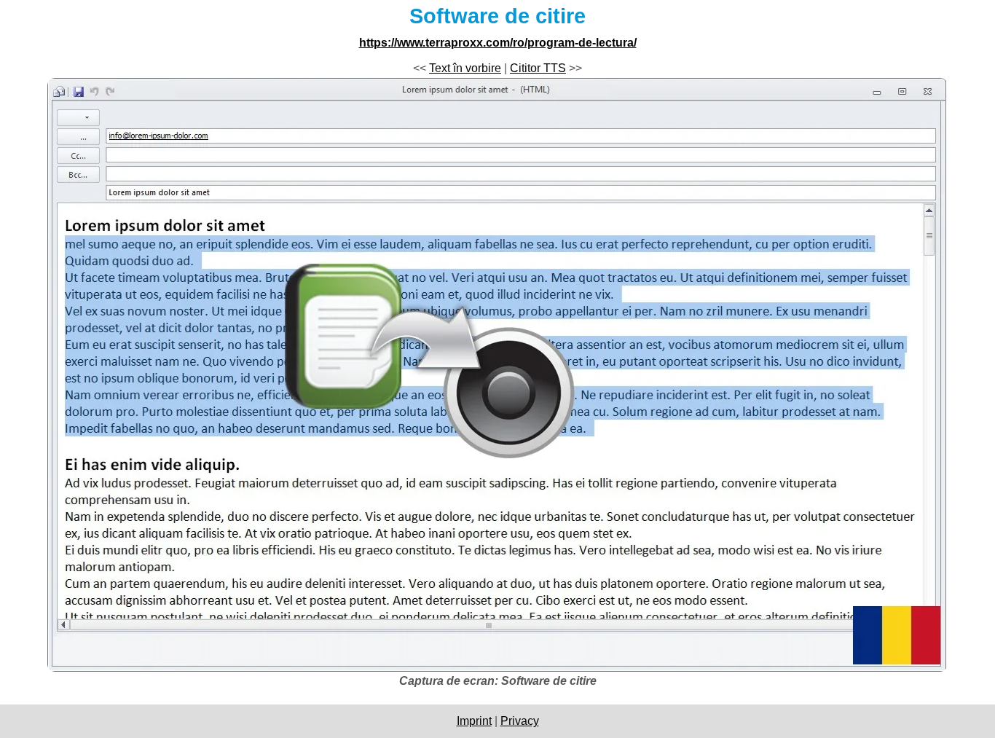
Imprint (474, 721)
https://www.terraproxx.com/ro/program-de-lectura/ (498, 42)
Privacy (519, 721)
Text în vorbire (465, 68)
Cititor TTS (538, 68)
